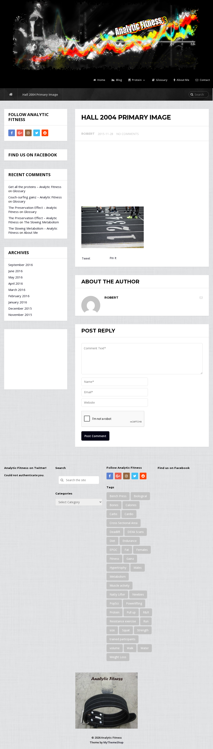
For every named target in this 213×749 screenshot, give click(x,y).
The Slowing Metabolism (41, 222)
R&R (146, 612)
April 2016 (15, 283)
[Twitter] (36, 133)
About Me (182, 80)
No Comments (127, 134)
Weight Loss (118, 657)
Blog (118, 80)
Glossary (161, 80)
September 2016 (20, 265)
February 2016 (19, 296)
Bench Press (118, 496)
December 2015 (20, 308)
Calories (131, 505)
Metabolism (118, 576)
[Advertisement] (142, 175)
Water (145, 648)
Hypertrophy (118, 568)
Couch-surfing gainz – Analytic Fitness (35, 197)
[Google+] (20, 133)
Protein (136, 80)
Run (146, 621)
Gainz (130, 559)
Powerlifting (134, 603)
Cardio (129, 514)
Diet (112, 541)
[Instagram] (28, 133)
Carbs (113, 514)
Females (142, 550)
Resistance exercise (123, 621)
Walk (130, 648)
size (112, 630)
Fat (127, 550)
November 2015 (20, 315)
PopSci (114, 603)
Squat (126, 630)
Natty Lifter (117, 594)
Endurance (130, 541)
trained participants (122, 639)
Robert (88, 134)
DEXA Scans (136, 532)
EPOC (113, 550)
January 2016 (17, 302)
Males (138, 568)
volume (115, 648)
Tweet (86, 258)
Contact (204, 80)
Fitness (114, 559)
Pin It (113, 258)
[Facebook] (11, 133)
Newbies (138, 594)
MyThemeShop (113, 742)
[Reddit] (45, 133)
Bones (114, 505)
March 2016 (16, 290)
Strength (143, 630)
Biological (140, 496)
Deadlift (115, 532)
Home (101, 80)
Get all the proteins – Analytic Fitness (34, 187)
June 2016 (15, 271)
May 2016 (15, 277)
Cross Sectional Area (123, 523)
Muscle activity (119, 585)
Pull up (131, 612)
